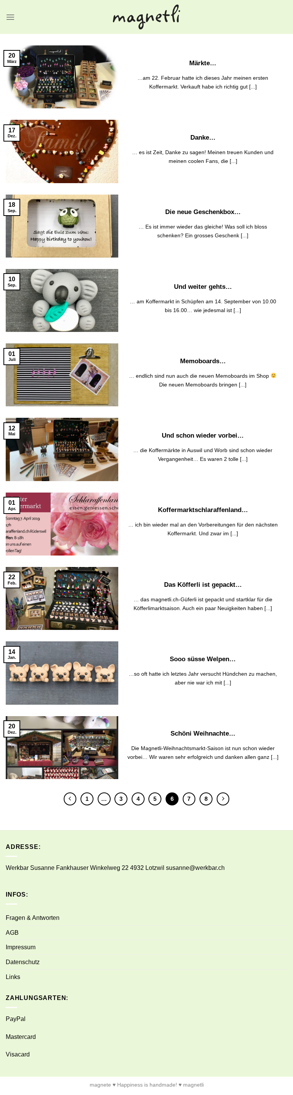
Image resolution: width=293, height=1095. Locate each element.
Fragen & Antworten (33, 918)
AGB (12, 932)
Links (13, 977)
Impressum (20, 947)
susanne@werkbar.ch (195, 868)
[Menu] (10, 17)
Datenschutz (23, 962)
